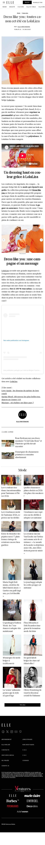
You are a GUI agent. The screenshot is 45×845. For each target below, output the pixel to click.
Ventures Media (8, 755)
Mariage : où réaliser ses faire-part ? (18, 402)
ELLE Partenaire (24, 26)
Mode (5, 7)
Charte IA (5, 766)
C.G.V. (24, 755)
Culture (21, 7)
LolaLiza (10, 100)
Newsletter (37, 2)
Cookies (25, 760)
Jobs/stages (27, 739)
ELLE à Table (31, 7)
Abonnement (7, 739)
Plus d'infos (19, 777)
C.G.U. (24, 750)
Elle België (6, 744)
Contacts (5, 750)
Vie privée (5, 760)
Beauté (12, 7)
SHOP (27, 2)
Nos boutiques (28, 744)
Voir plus (22, 705)
